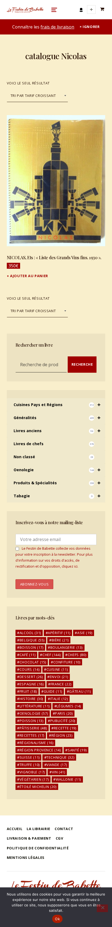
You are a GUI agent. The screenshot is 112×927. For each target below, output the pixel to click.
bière (60, 640)
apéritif (59, 632)
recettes (32, 735)
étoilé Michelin (38, 786)
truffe (30, 764)
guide (53, 691)
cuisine (57, 669)
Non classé (53, 456)
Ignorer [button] (91, 26)
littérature (35, 706)
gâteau (80, 691)
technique (60, 757)
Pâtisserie (33, 728)
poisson (31, 720)
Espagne (32, 684)
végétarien (34, 779)
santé (77, 750)
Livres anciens (57, 430)
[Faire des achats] (102, 9)
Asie (84, 632)
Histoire (31, 698)
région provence (40, 750)
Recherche (82, 364)
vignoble (32, 772)
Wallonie (68, 779)
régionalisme (37, 742)
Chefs (77, 654)
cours (29, 669)
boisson (31, 647)
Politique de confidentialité (38, 848)
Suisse (30, 757)
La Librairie (38, 828)
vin (58, 772)
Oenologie (57, 469)
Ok (57, 919)
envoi (59, 676)
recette (65, 728)
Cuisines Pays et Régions (57, 404)
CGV (59, 838)
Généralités (57, 417)
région (62, 735)
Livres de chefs (54, 443)
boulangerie (66, 647)
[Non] (102, 908)
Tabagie (57, 495)
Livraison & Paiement (29, 838)
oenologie (34, 713)
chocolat (33, 662)
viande (56, 764)
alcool (30, 632)
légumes (69, 706)
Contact (64, 828)
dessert (31, 676)
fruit (28, 691)
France (61, 684)
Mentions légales (26, 857)
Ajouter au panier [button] (29, 275)
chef (51, 654)
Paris (64, 713)
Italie (59, 698)
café (28, 654)
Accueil (14, 828)
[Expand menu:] (91, 9)
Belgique (32, 640)
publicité (62, 720)
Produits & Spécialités (57, 482)
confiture (66, 662)
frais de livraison (57, 27)
